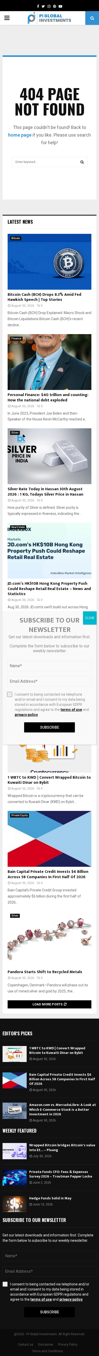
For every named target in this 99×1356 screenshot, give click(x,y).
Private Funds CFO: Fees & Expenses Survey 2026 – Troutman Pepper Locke (60, 1174)
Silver (15, 432)
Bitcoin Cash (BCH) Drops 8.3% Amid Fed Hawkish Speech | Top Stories (44, 297)
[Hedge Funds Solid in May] (15, 1204)
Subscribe (49, 1312)
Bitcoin (15, 238)
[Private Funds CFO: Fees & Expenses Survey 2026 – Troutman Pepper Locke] (15, 1178)
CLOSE (89, 618)
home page (19, 135)
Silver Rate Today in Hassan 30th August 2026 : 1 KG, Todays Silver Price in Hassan (45, 492)
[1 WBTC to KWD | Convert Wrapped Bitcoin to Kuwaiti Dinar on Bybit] (15, 1054)
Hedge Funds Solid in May (50, 1198)
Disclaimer (45, 1344)
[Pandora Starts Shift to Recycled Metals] (49, 939)
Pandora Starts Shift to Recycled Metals (45, 972)
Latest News (20, 221)
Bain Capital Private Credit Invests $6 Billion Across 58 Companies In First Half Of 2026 (48, 874)
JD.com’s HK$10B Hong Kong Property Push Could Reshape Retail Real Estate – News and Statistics (49, 589)
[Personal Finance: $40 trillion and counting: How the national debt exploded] (49, 362)
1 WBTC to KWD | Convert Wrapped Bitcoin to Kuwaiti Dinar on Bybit (49, 780)
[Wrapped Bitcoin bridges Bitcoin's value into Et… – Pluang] (15, 1151)
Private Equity (19, 815)
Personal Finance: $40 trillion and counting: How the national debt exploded (48, 397)
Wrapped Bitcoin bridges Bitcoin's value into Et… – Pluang (62, 1147)
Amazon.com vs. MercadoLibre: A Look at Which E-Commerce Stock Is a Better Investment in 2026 (62, 1109)
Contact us (25, 1344)
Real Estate (18, 527)
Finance (16, 338)
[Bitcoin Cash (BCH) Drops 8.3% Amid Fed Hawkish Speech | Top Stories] (49, 262)
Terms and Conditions (47, 1351)
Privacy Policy (67, 1344)
